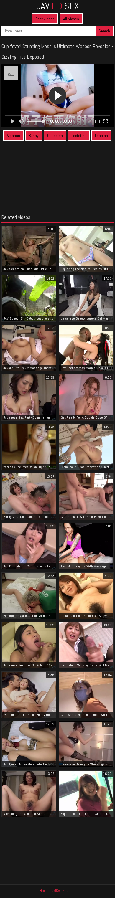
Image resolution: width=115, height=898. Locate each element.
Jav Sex (57, 6)
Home (44, 890)
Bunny (34, 135)
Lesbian (101, 135)
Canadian (55, 135)
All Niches (71, 19)
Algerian (13, 135)
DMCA (55, 890)
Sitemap (69, 890)
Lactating (78, 135)
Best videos (45, 19)
